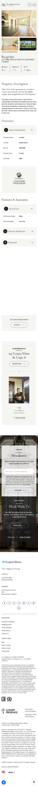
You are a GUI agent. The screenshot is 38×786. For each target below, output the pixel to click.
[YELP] (29, 603)
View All (28, 44)
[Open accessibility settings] (4, 782)
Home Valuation (7, 627)
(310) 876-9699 (20, 181)
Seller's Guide (6, 648)
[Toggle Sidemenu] (34, 5)
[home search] (30, 5)
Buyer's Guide (6, 645)
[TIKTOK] (19, 603)
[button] (19, 525)
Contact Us (5, 633)
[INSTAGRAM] (9, 603)
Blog (3, 642)
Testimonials (6, 651)
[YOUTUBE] (24, 603)
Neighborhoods (6, 624)
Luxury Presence (30, 711)
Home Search (6, 630)
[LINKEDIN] (14, 603)
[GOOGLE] (34, 603)
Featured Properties (8, 621)
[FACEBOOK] (4, 603)
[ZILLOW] (19, 608)
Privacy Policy (26, 484)
